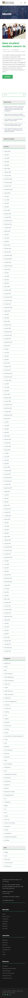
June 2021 (6, 352)
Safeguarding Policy (9, 795)
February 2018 (7, 470)
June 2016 (6, 526)
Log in (5, 855)
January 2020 (7, 401)
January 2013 (7, 644)
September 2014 (8, 581)
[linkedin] (5, 995)
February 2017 (7, 509)
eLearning (6, 712)
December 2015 (8, 547)
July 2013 (6, 623)
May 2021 (6, 356)
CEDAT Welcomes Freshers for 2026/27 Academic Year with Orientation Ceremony (14, 115)
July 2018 (6, 453)
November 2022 (8, 300)
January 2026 (7, 175)
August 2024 (7, 231)
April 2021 (6, 359)
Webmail (4, 945)
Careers (6, 687)
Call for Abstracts (8, 673)
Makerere (5, 940)
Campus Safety (6, 971)
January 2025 (7, 217)
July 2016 (6, 522)
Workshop (6, 840)
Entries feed (7, 859)
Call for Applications (9, 677)
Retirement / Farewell (9, 791)
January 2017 (7, 512)
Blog (5, 51)
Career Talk (7, 684)
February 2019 (7, 439)
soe (5, 809)
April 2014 (6, 595)
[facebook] (2, 995)
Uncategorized (7, 833)
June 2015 (6, 564)
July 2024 (6, 234)
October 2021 (7, 338)
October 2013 (7, 613)
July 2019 (6, 422)
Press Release (7, 781)
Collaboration (7, 698)
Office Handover (15, 51)
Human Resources (7, 978)
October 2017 (7, 484)
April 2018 (6, 463)
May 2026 (6, 161)
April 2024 (6, 241)
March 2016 (7, 536)
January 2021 (7, 370)
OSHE (5, 760)
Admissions (5, 921)
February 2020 (7, 397)
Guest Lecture (7, 725)
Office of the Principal (8, 973)
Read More (7, 76)
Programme (7, 784)
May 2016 (6, 529)
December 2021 (8, 331)
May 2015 (6, 568)
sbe (5, 798)
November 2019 (8, 408)
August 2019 (7, 418)
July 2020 (6, 384)
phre (5, 771)
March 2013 (7, 637)
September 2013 (8, 616)
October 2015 (7, 554)
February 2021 (7, 366)
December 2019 (8, 404)
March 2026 (7, 168)
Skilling (5, 805)
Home (4, 914)
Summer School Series (9, 823)
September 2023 (8, 266)
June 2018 (6, 456)
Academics (5, 919)
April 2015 (6, 571)
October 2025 (7, 186)
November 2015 (8, 550)
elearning (4, 942)
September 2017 (8, 488)
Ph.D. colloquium (8, 764)
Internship (6, 729)
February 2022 (7, 325)
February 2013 (7, 640)
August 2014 (7, 585)
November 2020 (8, 377)
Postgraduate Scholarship (10, 774)
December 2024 (8, 220)
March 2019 (7, 436)
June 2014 (6, 588)
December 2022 (8, 297)
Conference (7, 705)
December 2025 (8, 179)
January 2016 (7, 543)
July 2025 (6, 196)
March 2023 (7, 286)
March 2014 (7, 599)
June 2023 (6, 276)
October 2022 (7, 304)
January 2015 (7, 574)
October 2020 (7, 380)
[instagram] (9, 995)
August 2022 (7, 311)
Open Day (6, 753)
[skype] (7, 995)
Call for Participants (9, 680)
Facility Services (6, 975)
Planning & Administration (9, 968)
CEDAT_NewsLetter (8, 694)
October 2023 (7, 262)
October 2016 (7, 515)
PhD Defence (7, 767)
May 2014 (6, 592)
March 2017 (7, 505)
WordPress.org (7, 866)
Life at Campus (6, 947)
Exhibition (6, 718)
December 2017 (8, 477)
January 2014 (7, 606)
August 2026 (7, 151)
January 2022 (7, 328)
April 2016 (6, 533)
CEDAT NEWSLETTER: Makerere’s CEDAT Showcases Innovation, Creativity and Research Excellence (13, 130)
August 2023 (7, 269)
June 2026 (6, 158)
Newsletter (6, 746)
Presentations (7, 777)
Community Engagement (10, 701)
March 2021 (7, 363)
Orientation (7, 757)
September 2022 (8, 307)
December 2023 (8, 255)
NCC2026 (4, 928)
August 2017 (7, 491)
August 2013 (7, 620)
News (8, 51)
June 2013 (6, 627)
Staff (5, 812)
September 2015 (8, 557)
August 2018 (7, 450)
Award (5, 666)
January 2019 (7, 443)
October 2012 (7, 651)
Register (6, 852)
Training (6, 830)
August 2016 (7, 519)
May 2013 (6, 630)
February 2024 (7, 248)
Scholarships (7, 802)
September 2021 (8, 342)
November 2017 (8, 481)
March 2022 (7, 321)
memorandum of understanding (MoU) (13, 736)
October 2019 (7, 411)
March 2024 (7, 245)
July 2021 (6, 349)
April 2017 (6, 502)
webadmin (16, 49)
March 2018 (7, 467)
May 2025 (6, 203)
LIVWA (4, 954)
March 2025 (7, 210)
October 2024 (7, 227)
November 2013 (8, 609)
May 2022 (6, 318)
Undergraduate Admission (10, 837)
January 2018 (7, 474)
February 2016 (7, 540)
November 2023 (8, 259)
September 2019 (8, 415)
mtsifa (6, 739)
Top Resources (6, 949)
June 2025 (6, 200)
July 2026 (6, 154)
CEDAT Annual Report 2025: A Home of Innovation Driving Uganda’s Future (13, 124)
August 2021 (7, 345)
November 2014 (8, 578)
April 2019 (6, 432)
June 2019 (6, 425)
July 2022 (6, 314)
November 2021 (8, 335)
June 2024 (6, 238)
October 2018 (7, 446)
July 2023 (6, 272)
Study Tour (7, 819)
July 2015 (6, 561)
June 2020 (6, 387)
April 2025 (6, 207)
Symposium (7, 826)
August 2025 (7, 193)
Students (4, 923)
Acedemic (5, 966)
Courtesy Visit (7, 708)
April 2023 (6, 283)
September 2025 (8, 189)
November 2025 (8, 182)
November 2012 (8, 647)
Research (6, 788)
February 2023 (7, 290)
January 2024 (7, 252)
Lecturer (6, 732)
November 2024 (8, 224)
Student (22, 51)
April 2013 (6, 633)
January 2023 (7, 293)
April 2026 (6, 165)
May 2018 (6, 460)
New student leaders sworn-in (14, 44)
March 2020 (7, 394)
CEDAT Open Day (8, 691)
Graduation (7, 722)
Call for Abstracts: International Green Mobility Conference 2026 (13, 119)
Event (5, 715)
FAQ (3, 952)
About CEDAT (6, 916)
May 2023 (6, 279)
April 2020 (6, 390)
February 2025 (7, 213)
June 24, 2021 (5, 49)
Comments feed (8, 862)
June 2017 (6, 495)
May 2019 (6, 429)
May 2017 (6, 498)
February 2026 (7, 172)
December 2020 (8, 373)
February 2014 (7, 602)
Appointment (7, 663)
